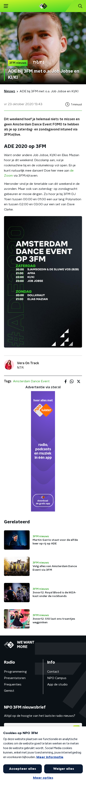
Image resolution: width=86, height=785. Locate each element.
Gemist (9, 690)
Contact (53, 671)
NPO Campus (56, 678)
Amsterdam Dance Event (31, 381)
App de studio (57, 684)
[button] (6, 6)
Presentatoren (15, 678)
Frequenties (12, 684)
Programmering (15, 671)
